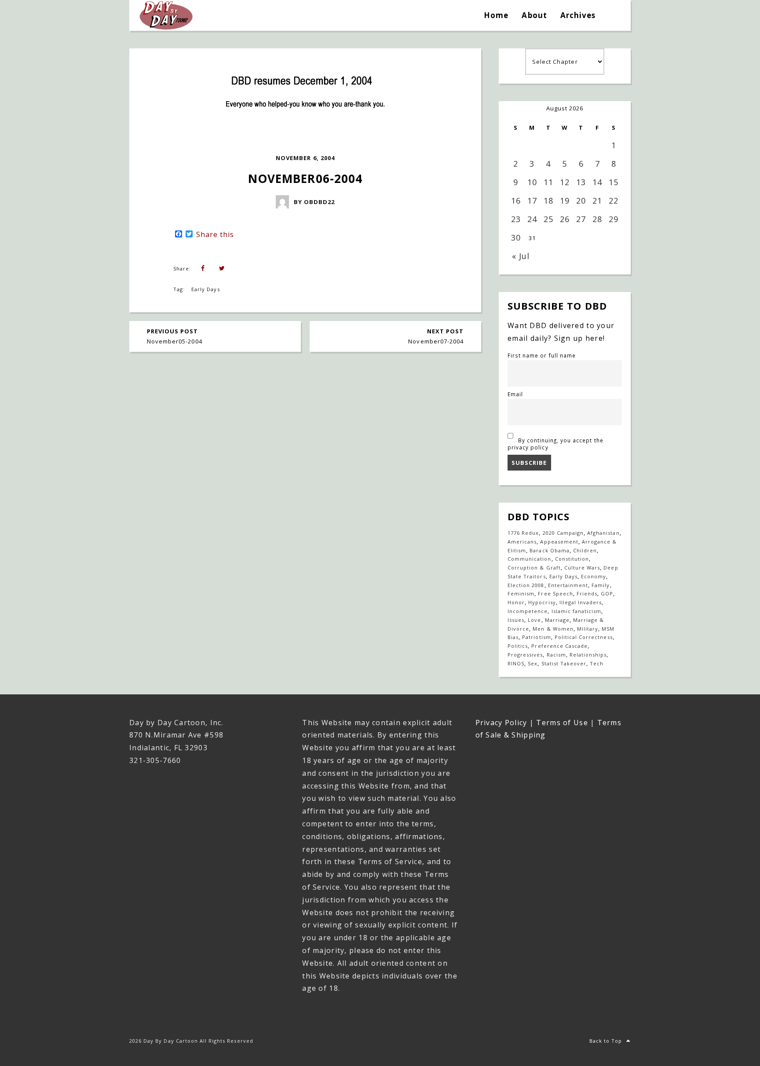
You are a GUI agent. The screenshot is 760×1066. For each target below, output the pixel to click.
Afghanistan (603, 532)
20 (581, 200)
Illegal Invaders (580, 602)
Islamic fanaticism (577, 611)
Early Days (205, 289)
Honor (516, 602)
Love (534, 620)
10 (532, 182)
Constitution (572, 558)
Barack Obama (549, 550)
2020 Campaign (563, 532)
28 (597, 219)
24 (532, 219)
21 (597, 200)
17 (532, 200)
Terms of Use (562, 722)
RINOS (516, 663)
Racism (556, 654)
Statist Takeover (564, 663)
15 (613, 182)
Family (601, 585)
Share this (215, 234)
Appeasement (559, 541)
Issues (516, 620)
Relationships (588, 654)
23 (516, 219)
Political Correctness (584, 637)
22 (613, 200)
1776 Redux (523, 532)
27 (581, 219)
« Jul (521, 256)
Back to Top (605, 1040)
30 (516, 237)
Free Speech (555, 593)
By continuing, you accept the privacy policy (555, 444)
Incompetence (528, 611)
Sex (532, 663)
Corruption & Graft (534, 567)
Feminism (521, 593)
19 (565, 200)
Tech (596, 663)
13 (581, 182)
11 (548, 182)
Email (515, 394)
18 (548, 200)
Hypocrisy (541, 602)
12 (565, 182)
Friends (587, 593)
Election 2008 (526, 585)
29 (613, 219)
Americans (522, 541)
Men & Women (553, 628)
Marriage (557, 620)
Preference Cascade (559, 646)
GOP (607, 593)
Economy (593, 576)
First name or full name (542, 355)
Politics (518, 646)
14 (597, 182)
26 (565, 219)
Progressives (525, 654)
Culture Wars (582, 567)
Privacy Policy (501, 722)
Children (585, 550)
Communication (530, 558)
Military (587, 628)
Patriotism (536, 637)
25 (548, 219)
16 (516, 200)
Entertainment (568, 585)
